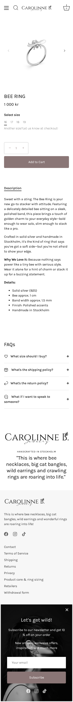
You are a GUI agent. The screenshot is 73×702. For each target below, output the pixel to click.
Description (12, 188)
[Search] (15, 8)
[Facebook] (28, 691)
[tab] (15, 188)
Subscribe (36, 677)
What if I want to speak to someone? (27, 399)
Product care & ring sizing (23, 579)
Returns (10, 566)
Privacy (9, 573)
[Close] (66, 609)
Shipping (11, 560)
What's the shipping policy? (31, 370)
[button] (8, 50)
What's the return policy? (29, 383)
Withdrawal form (16, 592)
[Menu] (6, 7)
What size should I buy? (28, 356)
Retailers (10, 586)
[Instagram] (36, 691)
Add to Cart (36, 162)
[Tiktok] (45, 691)
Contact (10, 547)
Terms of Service (16, 553)
